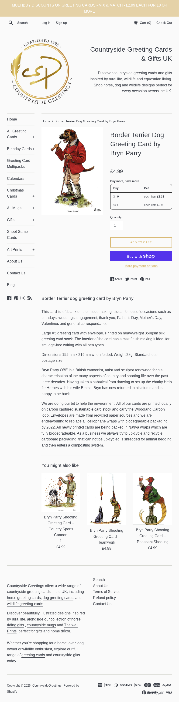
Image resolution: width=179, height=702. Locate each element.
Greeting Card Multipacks (18, 164)
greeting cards (33, 655)
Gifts (20, 220)
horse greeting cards (24, 598)
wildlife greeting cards (25, 604)
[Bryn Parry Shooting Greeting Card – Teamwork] (106, 499)
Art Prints (20, 250)
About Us (14, 261)
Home (12, 119)
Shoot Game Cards (17, 235)
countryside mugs (41, 625)
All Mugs (20, 208)
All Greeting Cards (20, 134)
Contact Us (16, 273)
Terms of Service (106, 592)
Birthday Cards (20, 149)
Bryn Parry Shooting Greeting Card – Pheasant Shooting (152, 536)
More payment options (141, 266)
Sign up (61, 23)
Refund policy (104, 598)
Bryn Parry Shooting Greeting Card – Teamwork (106, 536)
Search (99, 580)
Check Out (164, 23)
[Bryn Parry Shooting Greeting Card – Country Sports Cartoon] (60, 492)
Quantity (116, 217)
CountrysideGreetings (47, 685)
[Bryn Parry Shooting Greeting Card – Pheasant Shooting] (152, 499)
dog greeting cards (58, 598)
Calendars (15, 179)
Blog (11, 285)
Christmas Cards (20, 193)
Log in (46, 23)
